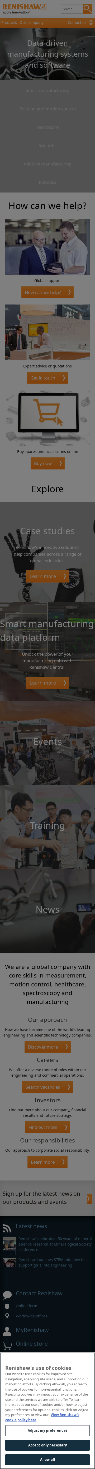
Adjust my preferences (47, 1430)
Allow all (47, 1459)
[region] (47, 1410)
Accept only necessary (47, 1445)
